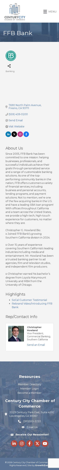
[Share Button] (9, 65)
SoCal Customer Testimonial (29, 300)
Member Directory (29, 384)
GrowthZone (42, 465)
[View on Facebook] (26, 136)
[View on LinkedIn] (8, 136)
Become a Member (29, 392)
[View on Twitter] (14, 136)
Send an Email (36, 344)
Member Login (29, 388)
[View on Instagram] (20, 136)
